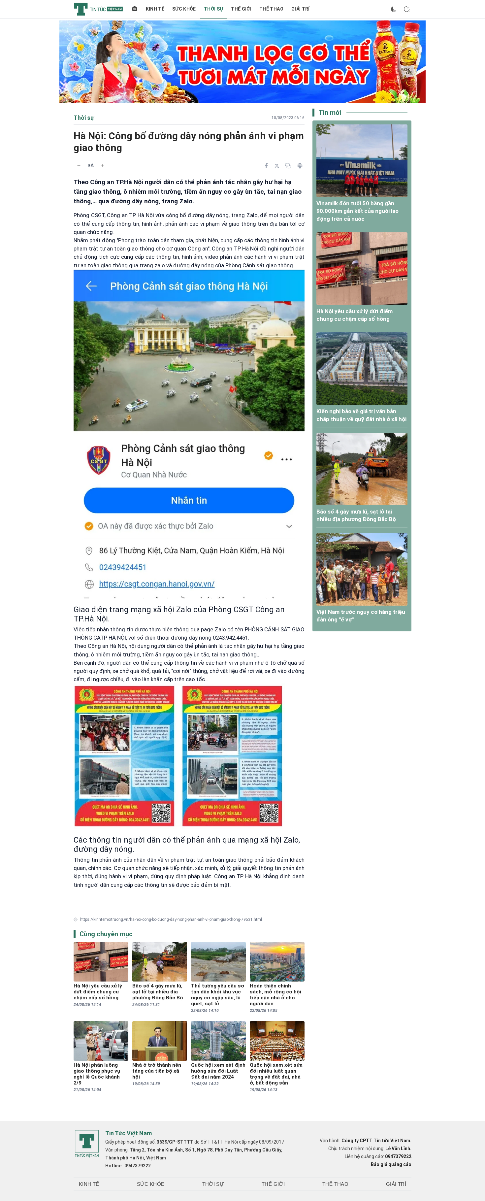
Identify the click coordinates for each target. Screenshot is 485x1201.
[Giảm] (79, 165)
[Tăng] (102, 165)
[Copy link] (288, 165)
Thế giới (241, 9)
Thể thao (271, 9)
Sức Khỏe (184, 9)
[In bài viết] (300, 165)
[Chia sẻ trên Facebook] (266, 166)
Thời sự (213, 9)
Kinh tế (155, 9)
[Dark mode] (393, 9)
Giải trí (300, 9)
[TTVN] (87, 1144)
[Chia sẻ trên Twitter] (277, 166)
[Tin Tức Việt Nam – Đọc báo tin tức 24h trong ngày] (98, 9)
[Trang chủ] (134, 9)
